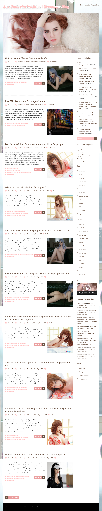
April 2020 (82, 271)
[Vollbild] (95, 293)
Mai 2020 (81, 267)
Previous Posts (13, 497)
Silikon (32, 104)
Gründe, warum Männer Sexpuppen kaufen (26, 58)
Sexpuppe (80, 149)
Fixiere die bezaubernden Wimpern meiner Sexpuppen (85, 333)
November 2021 (83, 231)
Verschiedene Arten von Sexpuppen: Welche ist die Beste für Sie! (37, 230)
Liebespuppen (25, 297)
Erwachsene (82, 178)
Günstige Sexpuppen (12, 254)
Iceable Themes (9, 508)
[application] (87, 289)
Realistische (82, 192)
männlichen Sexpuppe (12, 172)
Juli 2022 (81, 224)
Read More (38, 83)
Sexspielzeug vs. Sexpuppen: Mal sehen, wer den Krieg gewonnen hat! (38, 364)
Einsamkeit (10, 476)
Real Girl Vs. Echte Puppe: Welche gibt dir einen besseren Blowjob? (86, 305)
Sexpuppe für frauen (25, 172)
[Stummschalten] (93, 293)
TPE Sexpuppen (81, 161)
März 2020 (82, 274)
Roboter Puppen (83, 196)
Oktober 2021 (82, 235)
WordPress (40, 506)
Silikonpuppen (81, 151)
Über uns (93, 506)
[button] (87, 289)
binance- (79, 331)
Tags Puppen (40, 61)
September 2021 (83, 239)
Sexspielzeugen (11, 389)
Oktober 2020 (82, 253)
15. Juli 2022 (11, 61)
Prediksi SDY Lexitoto (82, 310)
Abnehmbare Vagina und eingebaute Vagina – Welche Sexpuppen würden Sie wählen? (38, 410)
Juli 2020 (81, 260)
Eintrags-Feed (82, 372)
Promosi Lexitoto (81, 303)
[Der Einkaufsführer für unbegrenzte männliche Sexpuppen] (60, 153)
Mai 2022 (81, 228)
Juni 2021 (81, 242)
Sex (35, 191)
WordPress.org (83, 379)
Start (89, 506)
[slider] (85, 292)
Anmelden (82, 368)
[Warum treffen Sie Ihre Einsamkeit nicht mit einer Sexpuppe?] (60, 463)
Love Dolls (80, 153)
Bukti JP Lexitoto (81, 354)
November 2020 (83, 249)
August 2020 (82, 256)
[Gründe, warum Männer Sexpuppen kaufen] (60, 66)
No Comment (53, 61)
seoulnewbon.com (82, 326)
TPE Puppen (10, 84)
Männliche (35, 147)
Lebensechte (33, 61)
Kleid (9, 211)
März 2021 (82, 246)
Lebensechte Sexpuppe (12, 82)
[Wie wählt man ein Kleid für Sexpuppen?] (60, 196)
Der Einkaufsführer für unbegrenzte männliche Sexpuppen (34, 144)
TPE (45, 61)
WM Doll (79, 159)
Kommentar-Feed (84, 375)
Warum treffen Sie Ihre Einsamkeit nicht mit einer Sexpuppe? (35, 454)
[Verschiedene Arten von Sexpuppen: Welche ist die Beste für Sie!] (60, 239)
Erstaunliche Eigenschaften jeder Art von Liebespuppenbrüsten (37, 273)
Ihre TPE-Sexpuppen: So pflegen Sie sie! (25, 101)
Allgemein (30, 147)
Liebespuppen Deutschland (13, 123)
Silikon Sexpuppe (11, 125)
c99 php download (82, 347)
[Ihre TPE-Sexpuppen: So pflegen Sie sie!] (60, 110)
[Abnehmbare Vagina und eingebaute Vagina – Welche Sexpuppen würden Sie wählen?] (60, 420)
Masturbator (82, 189)
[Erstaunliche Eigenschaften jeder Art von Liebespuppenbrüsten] (60, 282)
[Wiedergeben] (79, 293)
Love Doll (24, 82)
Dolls (28, 61)
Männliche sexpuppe (83, 157)
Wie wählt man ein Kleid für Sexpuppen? (25, 187)
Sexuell (38, 458)
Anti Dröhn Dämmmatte (83, 317)
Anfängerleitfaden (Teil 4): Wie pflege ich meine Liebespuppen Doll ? (86, 342)
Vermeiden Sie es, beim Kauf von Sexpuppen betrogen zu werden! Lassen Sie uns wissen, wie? (38, 318)
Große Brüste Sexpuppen (13, 297)
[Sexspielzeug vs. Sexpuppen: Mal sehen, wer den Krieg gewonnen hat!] (60, 374)
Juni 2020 (81, 264)
